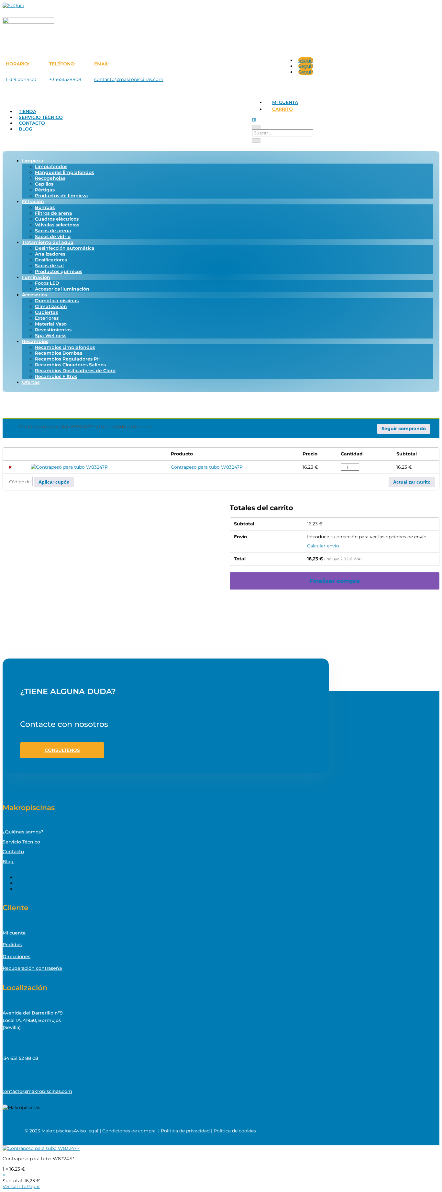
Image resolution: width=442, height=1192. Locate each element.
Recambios (35, 341)
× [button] (10, 467)
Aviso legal (86, 1131)
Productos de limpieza (61, 196)
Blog (25, 129)
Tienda (27, 111)
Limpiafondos (51, 166)
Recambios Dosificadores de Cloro (75, 370)
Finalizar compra (334, 581)
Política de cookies (235, 1131)
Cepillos (44, 184)
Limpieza (32, 161)
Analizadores (50, 254)
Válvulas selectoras (57, 225)
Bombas (45, 207)
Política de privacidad (185, 1131)
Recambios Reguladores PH (68, 359)
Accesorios (34, 295)
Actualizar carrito (412, 482)
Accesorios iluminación (62, 289)
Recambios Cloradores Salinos (70, 365)
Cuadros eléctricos (57, 219)
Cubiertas (46, 312)
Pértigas (45, 190)
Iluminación (36, 277)
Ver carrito (15, 1186)
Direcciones (16, 956)
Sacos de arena (53, 231)
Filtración (33, 201)
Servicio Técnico (41, 117)
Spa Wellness (50, 335)
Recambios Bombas (58, 353)
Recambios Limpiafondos (65, 347)
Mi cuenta (285, 102)
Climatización (51, 306)
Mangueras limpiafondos (64, 172)
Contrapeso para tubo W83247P (207, 467)
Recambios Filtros (56, 376)
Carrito (282, 109)
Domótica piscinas (57, 301)
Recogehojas (50, 178)
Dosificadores (51, 260)
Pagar (33, 1186)
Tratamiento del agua (47, 242)
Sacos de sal (49, 266)
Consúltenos (62, 750)
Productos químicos (58, 271)
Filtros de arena (53, 213)
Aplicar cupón (54, 482)
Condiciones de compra (129, 1131)
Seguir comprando (403, 428)
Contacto (32, 123)
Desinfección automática (64, 248)
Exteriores (47, 318)
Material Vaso (51, 324)
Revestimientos (53, 330)
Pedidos (12, 944)
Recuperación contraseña (32, 968)
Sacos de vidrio (53, 236)
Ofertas (30, 382)
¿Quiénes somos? (23, 832)
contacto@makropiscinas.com (128, 79)
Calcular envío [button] (323, 546)
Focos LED (47, 283)
